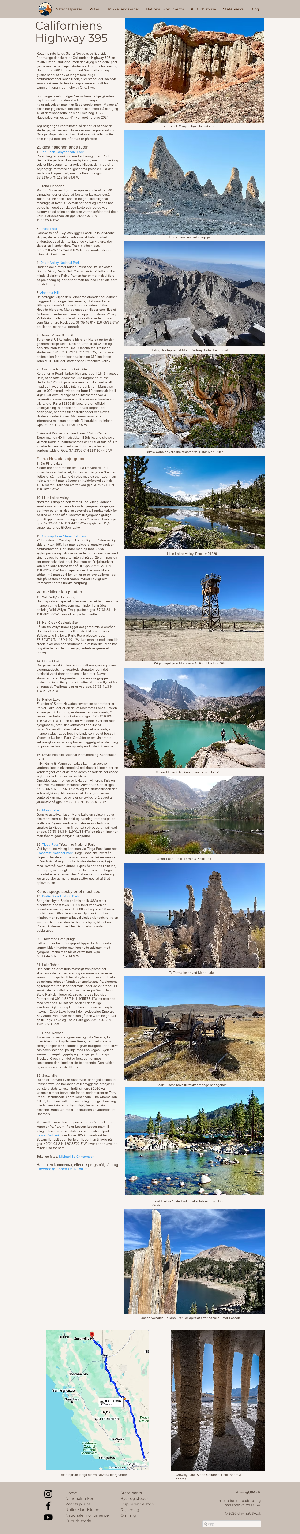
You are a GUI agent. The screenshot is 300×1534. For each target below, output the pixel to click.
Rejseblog (129, 1510)
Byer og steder (134, 1498)
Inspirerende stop (137, 1504)
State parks (131, 1493)
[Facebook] (48, 1505)
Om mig (128, 1515)
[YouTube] (48, 1517)
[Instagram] (48, 1494)
